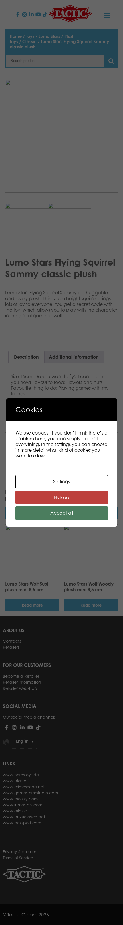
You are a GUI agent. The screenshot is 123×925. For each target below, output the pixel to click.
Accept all (61, 513)
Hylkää (61, 497)
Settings (61, 481)
